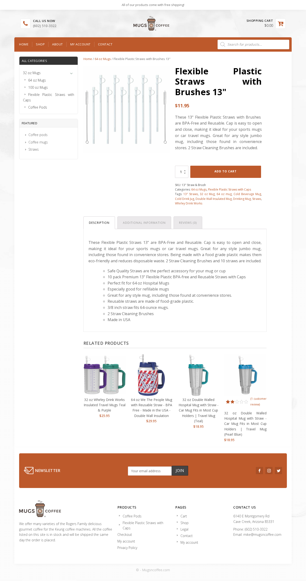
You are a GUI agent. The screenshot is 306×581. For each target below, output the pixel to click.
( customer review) (258, 401)
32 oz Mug (207, 194)
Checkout (124, 534)
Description (99, 223)
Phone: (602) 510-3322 (250, 529)
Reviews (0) (188, 223)
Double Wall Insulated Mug (214, 199)
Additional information (144, 223)
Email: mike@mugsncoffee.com (257, 534)
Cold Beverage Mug (247, 194)
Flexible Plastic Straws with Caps (229, 189)
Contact (105, 44)
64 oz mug (224, 194)
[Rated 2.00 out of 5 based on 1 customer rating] (237, 402)
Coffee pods (38, 134)
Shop (40, 44)
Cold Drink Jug (184, 199)
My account (80, 44)
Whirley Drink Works (188, 203)
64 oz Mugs (103, 59)
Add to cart (225, 171)
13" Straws (190, 194)
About (57, 44)
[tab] (99, 222)
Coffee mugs (38, 142)
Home (23, 44)
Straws (33, 149)
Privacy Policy (127, 547)
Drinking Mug (242, 199)
